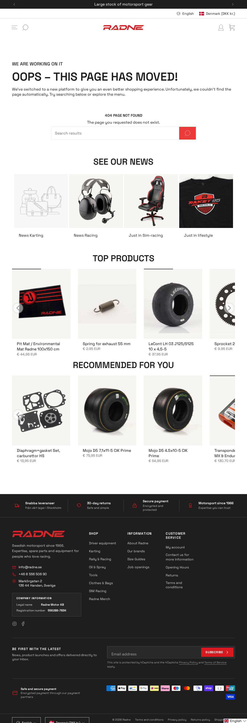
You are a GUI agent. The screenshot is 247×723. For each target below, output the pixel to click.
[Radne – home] (38, 534)
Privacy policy (177, 719)
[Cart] (232, 27)
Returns (172, 575)
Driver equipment (102, 543)
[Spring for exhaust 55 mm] (107, 304)
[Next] (233, 4)
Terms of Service (215, 662)
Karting (94, 551)
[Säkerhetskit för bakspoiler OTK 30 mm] (41, 304)
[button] (235, 721)
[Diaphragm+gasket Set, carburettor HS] (41, 410)
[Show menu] (14, 27)
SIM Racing (97, 591)
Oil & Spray (97, 567)
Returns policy (200, 719)
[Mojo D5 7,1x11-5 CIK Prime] (107, 410)
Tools (93, 575)
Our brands (136, 551)
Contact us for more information (179, 557)
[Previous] (14, 4)
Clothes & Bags (101, 583)
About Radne (137, 543)
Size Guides (136, 559)
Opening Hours (177, 567)
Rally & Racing (100, 559)
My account (175, 547)
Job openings (138, 567)
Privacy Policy (188, 662)
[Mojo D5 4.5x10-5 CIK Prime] (173, 410)
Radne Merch (99, 599)
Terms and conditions (174, 585)
